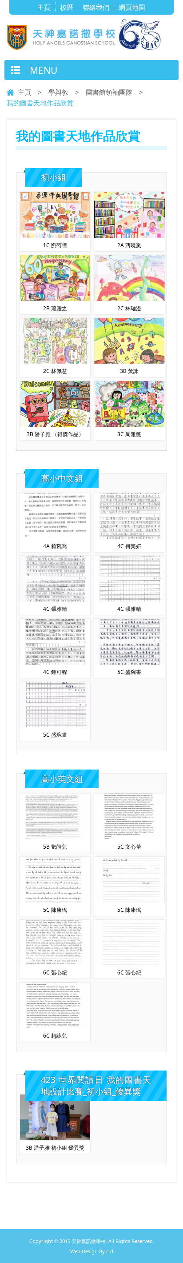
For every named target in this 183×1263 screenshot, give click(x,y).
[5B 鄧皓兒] (55, 836)
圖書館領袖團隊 (109, 92)
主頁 (44, 7)
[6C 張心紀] (55, 962)
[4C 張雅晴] (55, 598)
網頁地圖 (132, 7)
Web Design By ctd (91, 1251)
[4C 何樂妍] (129, 536)
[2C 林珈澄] (129, 298)
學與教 (58, 92)
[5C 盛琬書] (129, 662)
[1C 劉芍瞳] (55, 235)
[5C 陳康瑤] (55, 899)
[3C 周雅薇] (129, 424)
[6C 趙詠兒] (55, 1025)
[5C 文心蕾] (129, 836)
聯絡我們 (96, 7)
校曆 (66, 7)
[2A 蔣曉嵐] (129, 235)
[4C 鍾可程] (55, 662)
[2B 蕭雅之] (55, 298)
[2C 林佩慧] (55, 361)
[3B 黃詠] (129, 361)
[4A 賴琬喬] (55, 536)
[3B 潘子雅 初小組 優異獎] (55, 1137)
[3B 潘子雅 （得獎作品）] (55, 424)
